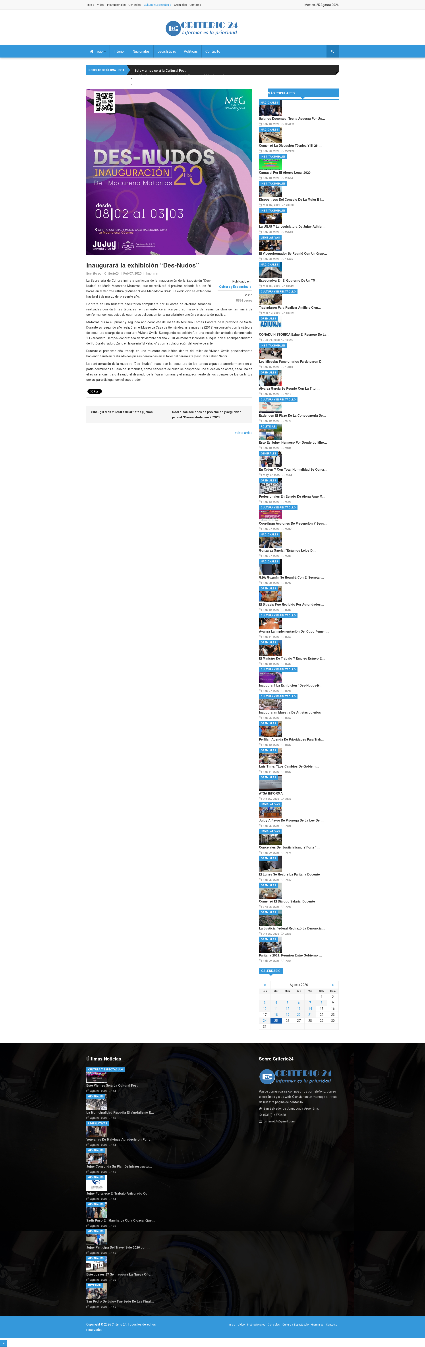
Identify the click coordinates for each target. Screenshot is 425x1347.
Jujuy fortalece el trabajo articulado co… (118, 1193)
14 (310, 1008)
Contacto (195, 4)
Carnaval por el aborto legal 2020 (285, 172)
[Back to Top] (3, 1343)
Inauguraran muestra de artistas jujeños (123, 412)
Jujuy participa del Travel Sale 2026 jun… (118, 1247)
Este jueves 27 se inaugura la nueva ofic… (119, 1274)
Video (100, 4)
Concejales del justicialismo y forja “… (289, 847)
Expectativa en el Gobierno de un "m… (289, 280)
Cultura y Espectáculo (157, 4)
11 (276, 1008)
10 (265, 1008)
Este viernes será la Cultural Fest (160, 71)
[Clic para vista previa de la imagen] (169, 172)
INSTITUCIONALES (273, 156)
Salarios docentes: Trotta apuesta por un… (292, 118)
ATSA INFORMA (271, 793)
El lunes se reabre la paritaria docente (289, 874)
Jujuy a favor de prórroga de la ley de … (291, 820)
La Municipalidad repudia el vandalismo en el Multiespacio (181, 76)
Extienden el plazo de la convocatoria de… (292, 415)
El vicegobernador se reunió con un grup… (293, 253)
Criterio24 (112, 273)
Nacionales (141, 51)
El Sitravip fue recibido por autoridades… (291, 604)
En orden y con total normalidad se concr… (293, 469)
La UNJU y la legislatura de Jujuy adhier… (292, 226)
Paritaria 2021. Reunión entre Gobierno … (290, 955)
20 (299, 1014)
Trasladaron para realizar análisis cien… (290, 307)
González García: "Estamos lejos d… (287, 550)
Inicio (90, 4)
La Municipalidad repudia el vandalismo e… (120, 1112)
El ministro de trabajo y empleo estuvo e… (292, 658)
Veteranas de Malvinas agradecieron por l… (120, 1139)
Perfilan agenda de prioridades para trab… (291, 739)
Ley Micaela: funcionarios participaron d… (292, 361)
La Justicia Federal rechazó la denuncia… (292, 928)
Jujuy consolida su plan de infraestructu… (119, 1166)
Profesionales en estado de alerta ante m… (292, 496)
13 (299, 1008)
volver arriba (243, 433)
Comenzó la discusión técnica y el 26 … (290, 145)
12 (287, 1008)
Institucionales (116, 4)
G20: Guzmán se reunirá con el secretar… (291, 577)
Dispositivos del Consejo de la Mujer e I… (291, 199)
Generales (134, 4)
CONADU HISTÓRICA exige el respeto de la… (294, 334)
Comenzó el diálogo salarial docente (287, 901)
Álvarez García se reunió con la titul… (289, 388)
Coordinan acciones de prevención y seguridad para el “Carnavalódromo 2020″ (206, 414)
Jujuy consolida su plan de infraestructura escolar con (179, 87)
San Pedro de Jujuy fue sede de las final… (120, 1301)
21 (310, 1014)
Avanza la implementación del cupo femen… (294, 631)
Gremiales (180, 4)
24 (265, 1020)
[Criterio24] (201, 28)
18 (276, 1014)
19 (287, 1014)
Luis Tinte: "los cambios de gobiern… (289, 766)
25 (276, 1020)
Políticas (191, 51)
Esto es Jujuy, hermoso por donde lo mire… (293, 442)
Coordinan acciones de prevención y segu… (293, 523)
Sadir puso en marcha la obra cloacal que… (120, 1220)
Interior (119, 51)
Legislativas (166, 51)
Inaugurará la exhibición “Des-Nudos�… (291, 685)
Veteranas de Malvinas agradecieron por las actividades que (183, 81)
